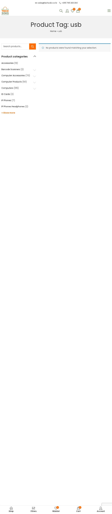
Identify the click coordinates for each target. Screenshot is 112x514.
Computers (7, 88)
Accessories (7, 63)
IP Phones (6, 100)
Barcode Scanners (10, 69)
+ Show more (8, 112)
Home (53, 31)
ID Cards (5, 94)
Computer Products (11, 81)
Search (32, 46)
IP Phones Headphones (12, 106)
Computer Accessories (13, 75)
